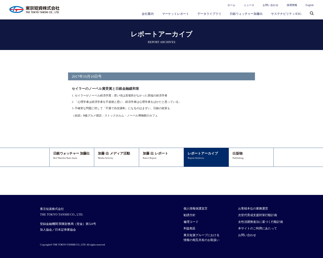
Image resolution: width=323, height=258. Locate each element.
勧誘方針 (190, 215)
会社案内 (148, 13)
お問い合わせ (270, 5)
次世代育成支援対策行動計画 (257, 215)
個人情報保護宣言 (195, 208)
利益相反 (190, 228)
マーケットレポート (175, 13)
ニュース (249, 5)
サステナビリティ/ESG (286, 13)
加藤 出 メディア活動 (114, 155)
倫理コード (191, 221)
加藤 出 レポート (155, 155)
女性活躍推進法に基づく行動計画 (260, 221)
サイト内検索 (312, 13)
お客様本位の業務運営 (253, 208)
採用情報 (292, 5)
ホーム (231, 5)
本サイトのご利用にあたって (257, 228)
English (310, 5)
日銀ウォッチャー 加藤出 (71, 155)
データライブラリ (209, 13)
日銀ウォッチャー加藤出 (246, 13)
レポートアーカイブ (203, 155)
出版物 (238, 155)
